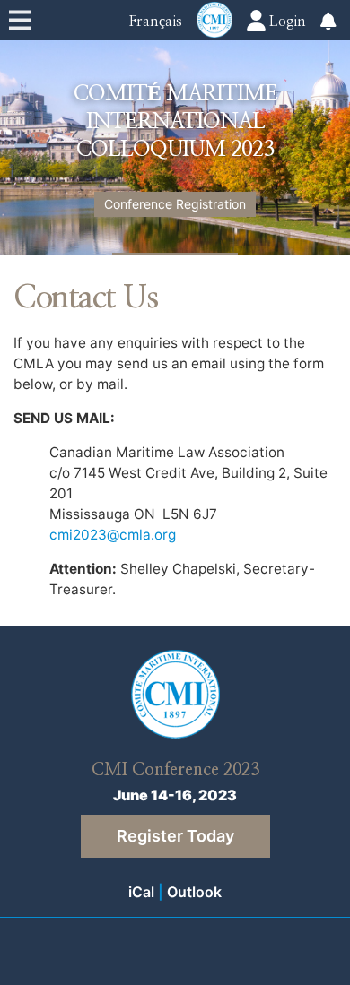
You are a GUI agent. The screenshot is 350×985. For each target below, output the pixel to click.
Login (286, 21)
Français (155, 21)
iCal (141, 892)
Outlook (194, 892)
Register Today (175, 835)
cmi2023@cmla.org (112, 534)
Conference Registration (175, 204)
